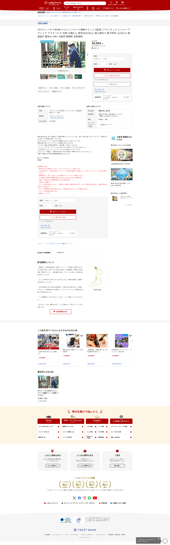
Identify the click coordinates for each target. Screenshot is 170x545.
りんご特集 (90, 432)
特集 (87, 8)
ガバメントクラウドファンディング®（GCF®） (79, 503)
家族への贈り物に (115, 437)
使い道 (96, 8)
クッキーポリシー (101, 534)
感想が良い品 (41, 437)
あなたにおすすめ (78, 8)
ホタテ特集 (101, 432)
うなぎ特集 (90, 426)
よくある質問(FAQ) (85, 465)
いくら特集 (101, 426)
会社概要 (47, 534)
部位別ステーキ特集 (90, 437)
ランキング (67, 8)
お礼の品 (44, 8)
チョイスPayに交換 (116, 432)
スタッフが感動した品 (68, 432)
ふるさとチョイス (52, 503)
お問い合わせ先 (100, 91)
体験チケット (66, 243)
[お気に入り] (165, 541)
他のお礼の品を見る (57, 118)
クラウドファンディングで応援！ (119, 426)
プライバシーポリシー (87, 534)
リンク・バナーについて (72, 534)
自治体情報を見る (61, 311)
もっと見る (128, 205)
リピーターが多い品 (43, 432)
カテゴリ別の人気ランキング (45, 426)
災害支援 (104, 503)
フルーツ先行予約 (67, 437)
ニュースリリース (57, 534)
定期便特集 (101, 437)
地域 (57, 8)
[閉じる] (158, 539)
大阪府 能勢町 (43, 401)
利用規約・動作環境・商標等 (116, 534)
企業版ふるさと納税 (119, 503)
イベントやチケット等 (52, 243)
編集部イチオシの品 (68, 426)
